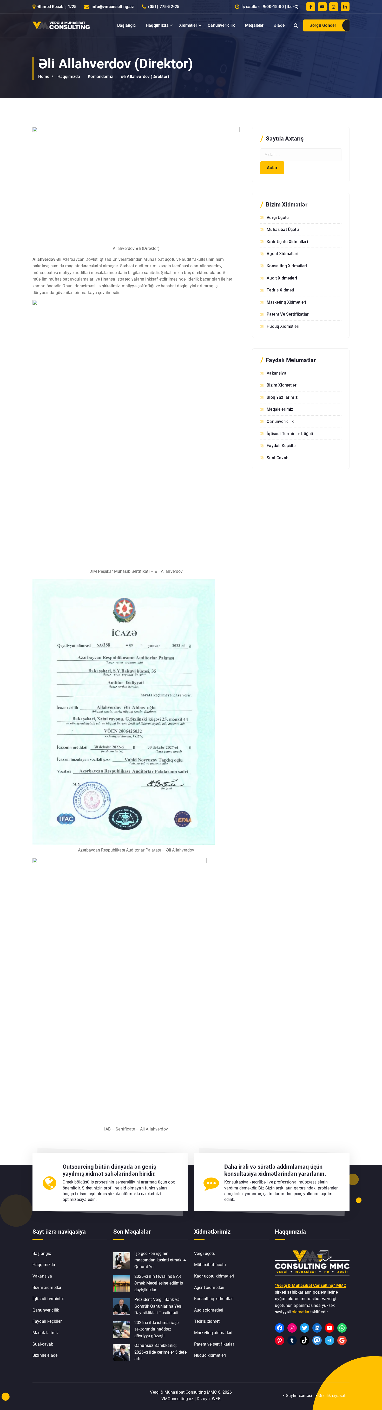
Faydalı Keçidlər (282, 445)
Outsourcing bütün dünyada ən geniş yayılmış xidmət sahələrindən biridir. (109, 1170)
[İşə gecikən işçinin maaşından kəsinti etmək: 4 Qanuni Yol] (121, 1260)
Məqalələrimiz (280, 409)
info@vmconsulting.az (112, 6)
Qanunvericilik (221, 25)
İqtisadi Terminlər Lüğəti (290, 433)
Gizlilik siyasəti (332, 1395)
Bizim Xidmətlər (281, 385)
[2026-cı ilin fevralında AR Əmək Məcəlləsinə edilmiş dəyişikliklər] (121, 1283)
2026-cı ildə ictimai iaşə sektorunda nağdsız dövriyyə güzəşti (156, 1329)
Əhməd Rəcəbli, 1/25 (56, 6)
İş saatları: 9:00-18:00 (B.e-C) (270, 6)
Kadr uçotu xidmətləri (287, 241)
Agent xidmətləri (282, 253)
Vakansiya (276, 373)
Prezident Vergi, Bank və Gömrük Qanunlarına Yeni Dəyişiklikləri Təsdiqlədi (158, 1306)
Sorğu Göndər (322, 25)
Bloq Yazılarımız (282, 397)
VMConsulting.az (177, 1398)
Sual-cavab (43, 1344)
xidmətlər (300, 1311)
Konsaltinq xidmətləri (287, 265)
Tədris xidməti (280, 290)
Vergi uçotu (278, 217)
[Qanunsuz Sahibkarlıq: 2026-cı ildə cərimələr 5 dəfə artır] (121, 1352)
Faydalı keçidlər (47, 1321)
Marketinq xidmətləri (286, 302)
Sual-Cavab (277, 457)
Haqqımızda (157, 25)
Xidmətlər (188, 25)
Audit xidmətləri (282, 278)
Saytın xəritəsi (299, 1395)
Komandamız (100, 76)
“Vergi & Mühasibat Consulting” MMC (310, 1285)
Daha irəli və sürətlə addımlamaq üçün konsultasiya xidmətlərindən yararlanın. (275, 1170)
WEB (216, 1398)
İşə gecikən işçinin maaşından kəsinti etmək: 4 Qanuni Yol (160, 1260)
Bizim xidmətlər (46, 1287)
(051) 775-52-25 (163, 6)
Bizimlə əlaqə (44, 1355)
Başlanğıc (126, 25)
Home (44, 76)
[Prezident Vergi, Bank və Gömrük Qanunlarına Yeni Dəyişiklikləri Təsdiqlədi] (121, 1306)
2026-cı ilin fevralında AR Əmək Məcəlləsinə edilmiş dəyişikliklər (158, 1283)
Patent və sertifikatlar (288, 314)
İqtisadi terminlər (48, 1298)
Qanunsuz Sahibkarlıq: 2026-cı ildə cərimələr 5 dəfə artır (160, 1352)
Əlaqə (279, 25)
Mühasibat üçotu (283, 229)
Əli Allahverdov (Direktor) (145, 76)
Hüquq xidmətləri (283, 326)
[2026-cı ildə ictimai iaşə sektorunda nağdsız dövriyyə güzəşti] (121, 1329)
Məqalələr (254, 25)
